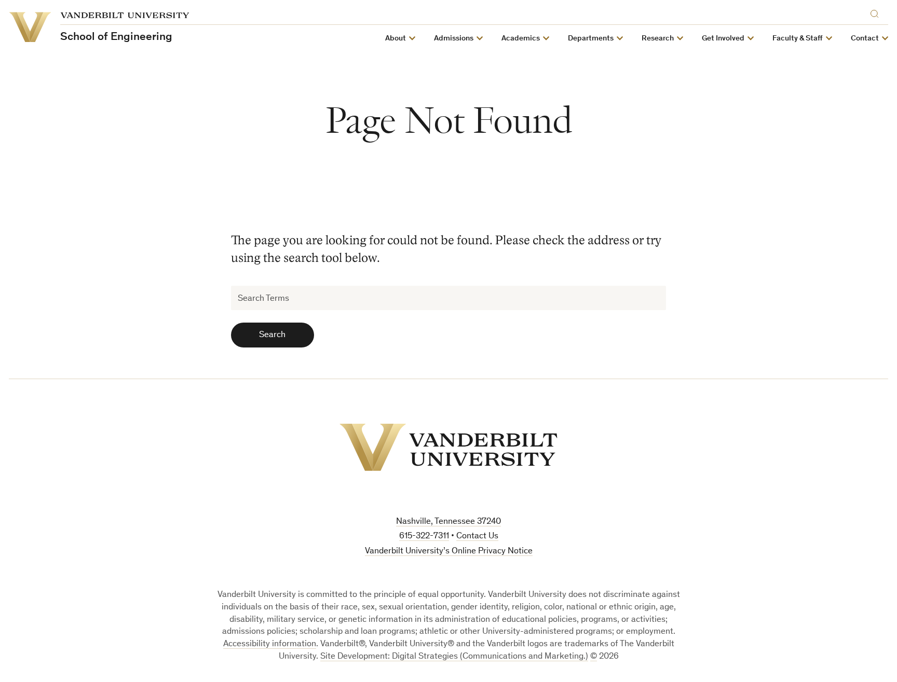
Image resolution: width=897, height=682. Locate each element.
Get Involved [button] (723, 39)
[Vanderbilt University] (448, 447)
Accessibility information (269, 644)
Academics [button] (520, 39)
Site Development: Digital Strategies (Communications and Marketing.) (454, 656)
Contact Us (477, 536)
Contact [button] (865, 39)
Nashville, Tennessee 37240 (448, 522)
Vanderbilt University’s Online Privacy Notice (449, 551)
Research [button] (658, 39)
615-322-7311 (424, 536)
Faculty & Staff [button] (797, 39)
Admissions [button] (453, 39)
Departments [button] (591, 39)
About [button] (395, 39)
